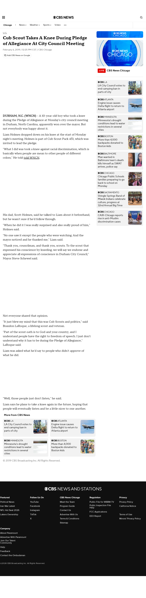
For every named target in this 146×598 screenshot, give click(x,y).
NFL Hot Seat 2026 (9, 510)
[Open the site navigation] (22, 17)
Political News (7, 502)
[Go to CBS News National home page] (63, 17)
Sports (46, 25)
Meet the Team (67, 502)
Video (58, 25)
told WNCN (31, 158)
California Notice (127, 506)
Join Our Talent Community (7, 541)
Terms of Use (125, 514)
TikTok (33, 514)
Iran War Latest (7, 506)
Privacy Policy (126, 502)
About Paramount (9, 533)
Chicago (7, 25)
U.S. (5, 33)
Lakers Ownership (9, 514)
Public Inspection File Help (100, 506)
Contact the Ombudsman (12, 555)
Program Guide (67, 506)
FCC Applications (98, 512)
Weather (34, 25)
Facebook (35, 506)
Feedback (5, 551)
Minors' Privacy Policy (130, 518)
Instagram (35, 510)
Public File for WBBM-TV (102, 502)
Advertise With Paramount (13, 537)
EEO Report (95, 516)
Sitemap (64, 523)
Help (2, 547)
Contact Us (65, 510)
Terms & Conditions (69, 518)
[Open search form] (141, 17)
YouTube (34, 502)
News (22, 25)
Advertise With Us (69, 514)
